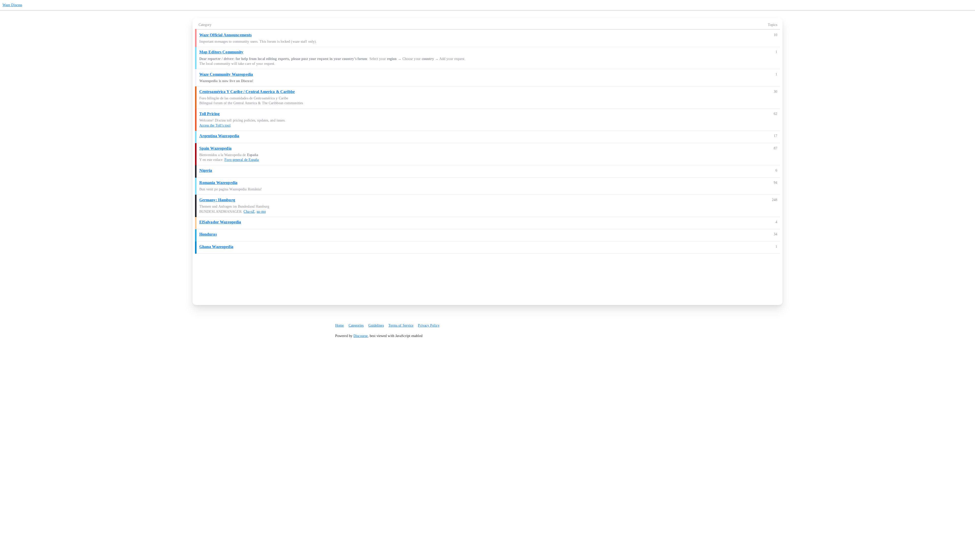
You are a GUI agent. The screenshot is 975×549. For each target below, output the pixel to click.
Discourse (360, 336)
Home (339, 325)
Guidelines (376, 325)
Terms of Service (401, 325)
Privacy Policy (428, 325)
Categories (356, 325)
